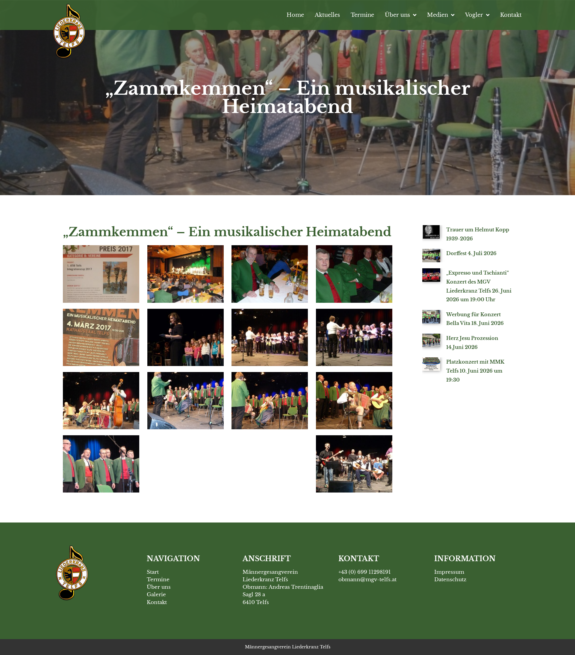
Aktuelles (327, 14)
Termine (362, 14)
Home (295, 14)
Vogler (474, 14)
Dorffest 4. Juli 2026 (471, 253)
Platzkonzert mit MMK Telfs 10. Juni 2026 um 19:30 (475, 371)
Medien (437, 14)
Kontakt (511, 14)
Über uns (397, 14)
